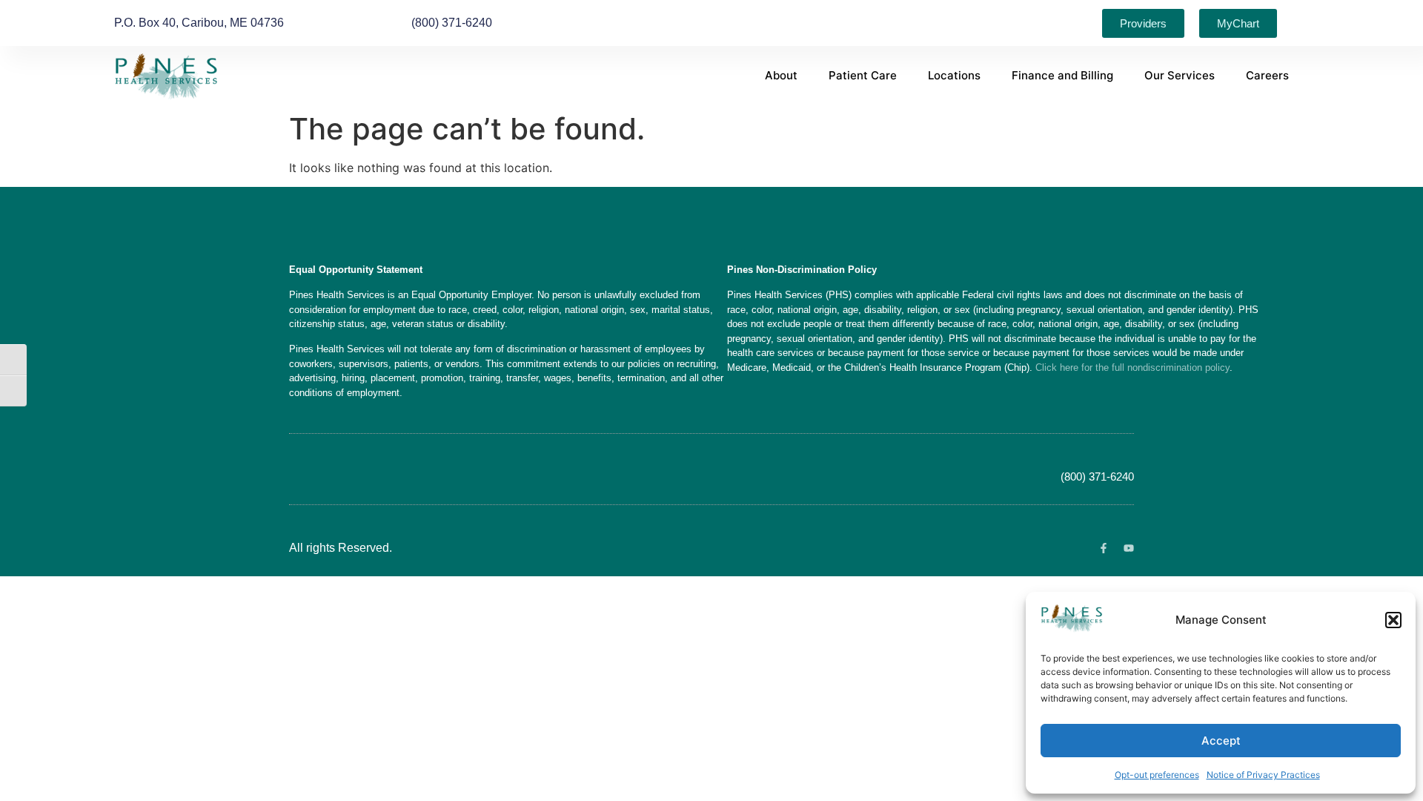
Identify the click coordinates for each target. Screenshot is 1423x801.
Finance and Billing (1062, 75)
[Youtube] (1129, 548)
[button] (1393, 620)
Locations (954, 75)
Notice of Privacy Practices (1263, 774)
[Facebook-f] (1103, 548)
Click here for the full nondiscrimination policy (1132, 367)
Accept (1221, 741)
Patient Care (863, 75)
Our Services (1179, 75)
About (781, 75)
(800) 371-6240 (1097, 476)
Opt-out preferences (1157, 774)
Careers (1267, 75)
